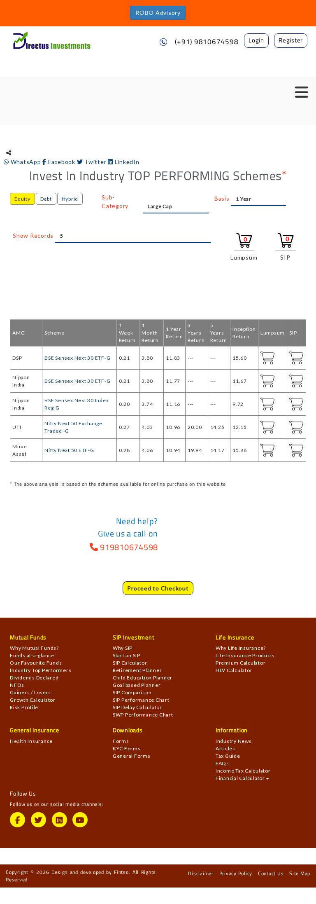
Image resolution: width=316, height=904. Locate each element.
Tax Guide (228, 756)
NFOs (17, 685)
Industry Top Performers (40, 670)
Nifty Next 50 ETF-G (69, 450)
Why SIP (122, 648)
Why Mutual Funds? (34, 648)
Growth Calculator (33, 700)
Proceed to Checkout (157, 588)
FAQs (222, 763)
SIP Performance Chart (141, 700)
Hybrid (70, 199)
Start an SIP (126, 655)
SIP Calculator (130, 663)
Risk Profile (24, 707)
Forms (121, 741)
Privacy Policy (236, 873)
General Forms (132, 756)
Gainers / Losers (30, 692)
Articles (225, 748)
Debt (46, 199)
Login (256, 40)
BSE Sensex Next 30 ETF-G (77, 358)
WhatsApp (25, 161)
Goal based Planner (137, 685)
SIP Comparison (132, 692)
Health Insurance (31, 741)
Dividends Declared (34, 677)
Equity (22, 199)
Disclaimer (201, 873)
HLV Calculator (234, 670)
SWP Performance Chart (143, 715)
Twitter (95, 161)
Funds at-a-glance (32, 655)
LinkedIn (126, 161)
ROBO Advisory (158, 12)
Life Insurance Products (245, 655)
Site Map (299, 873)
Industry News (234, 741)
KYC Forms (127, 748)
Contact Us (271, 873)
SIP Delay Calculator (137, 707)
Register (291, 40)
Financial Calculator (240, 778)
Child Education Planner (142, 677)
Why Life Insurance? (241, 648)
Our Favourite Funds (36, 663)
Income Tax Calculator (243, 771)
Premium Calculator (241, 663)
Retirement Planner (137, 670)
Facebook (61, 161)
